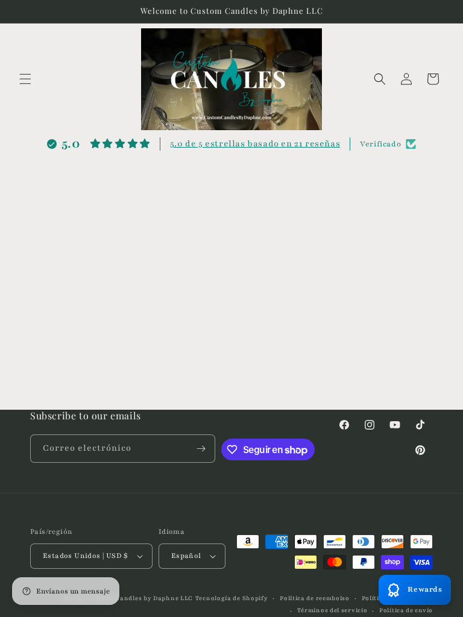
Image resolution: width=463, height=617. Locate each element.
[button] (25, 79)
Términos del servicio (332, 610)
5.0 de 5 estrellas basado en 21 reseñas (255, 143)
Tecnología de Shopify (231, 598)
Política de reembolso (315, 598)
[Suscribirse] (201, 448)
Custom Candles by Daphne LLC (141, 598)
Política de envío (406, 610)
